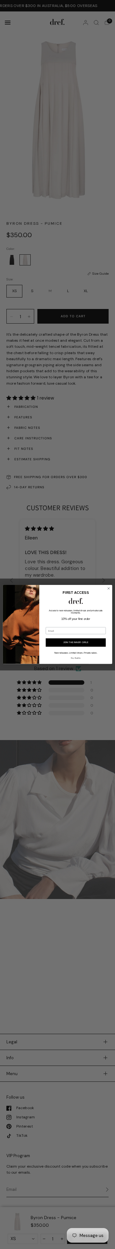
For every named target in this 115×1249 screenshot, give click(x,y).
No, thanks (75, 658)
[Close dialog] (108, 588)
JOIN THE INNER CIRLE (75, 643)
